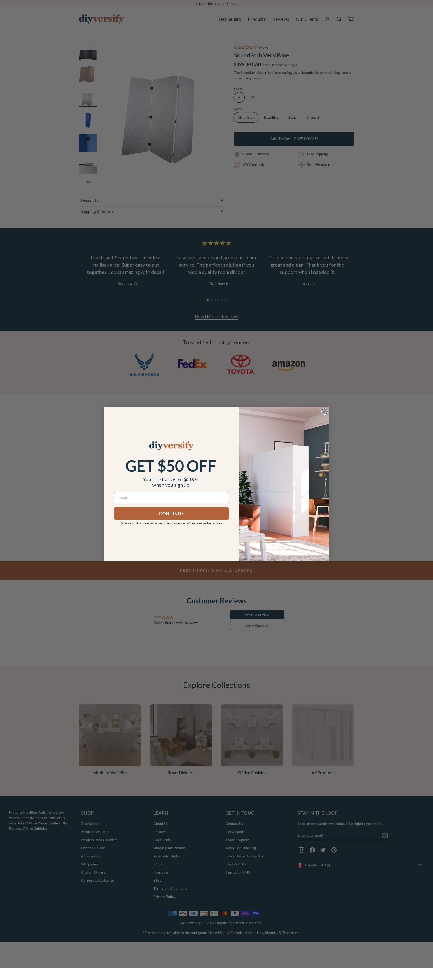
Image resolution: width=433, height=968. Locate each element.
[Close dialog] (324, 411)
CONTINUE (171, 513)
